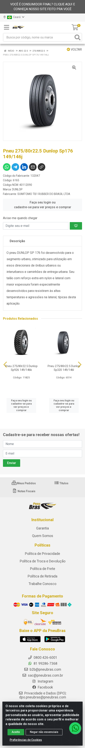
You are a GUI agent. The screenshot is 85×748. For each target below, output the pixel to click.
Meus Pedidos (26, 483)
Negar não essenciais (44, 732)
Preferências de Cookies (26, 739)
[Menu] (6, 27)
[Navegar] (5, 365)
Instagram (45, 681)
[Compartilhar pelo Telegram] (15, 167)
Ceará (16, 17)
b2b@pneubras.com (45, 669)
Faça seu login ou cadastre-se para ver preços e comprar (42, 204)
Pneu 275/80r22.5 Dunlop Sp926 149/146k (21, 368)
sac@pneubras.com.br (45, 675)
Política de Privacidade (42, 554)
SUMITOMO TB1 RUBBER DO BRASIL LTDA (43, 194)
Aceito (16, 732)
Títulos (63, 483)
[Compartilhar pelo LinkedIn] (24, 167)
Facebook (45, 687)
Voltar (76, 49)
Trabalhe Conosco (42, 584)
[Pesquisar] (77, 37)
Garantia (42, 528)
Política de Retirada (42, 576)
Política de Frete (42, 569)
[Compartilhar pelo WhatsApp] (6, 167)
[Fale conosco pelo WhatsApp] (75, 728)
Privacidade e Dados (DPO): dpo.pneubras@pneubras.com (43, 695)
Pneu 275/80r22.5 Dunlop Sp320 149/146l (64, 368)
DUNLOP (17, 189)
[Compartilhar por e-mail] (33, 167)
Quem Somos (42, 536)
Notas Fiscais (26, 491)
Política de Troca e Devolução (42, 561)
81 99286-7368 (45, 664)
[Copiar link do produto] (41, 167)
